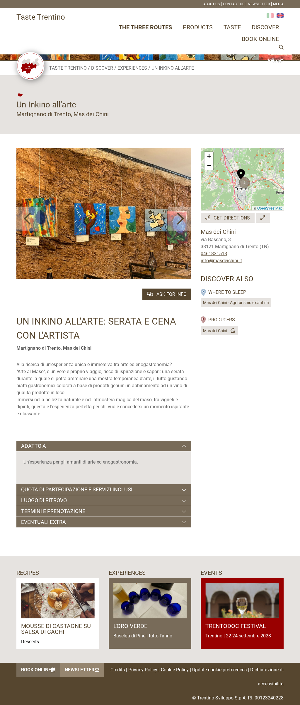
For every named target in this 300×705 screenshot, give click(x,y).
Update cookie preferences (219, 670)
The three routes (145, 27)
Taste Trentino (68, 68)
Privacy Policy (142, 670)
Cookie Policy (175, 670)
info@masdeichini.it (221, 260)
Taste (232, 27)
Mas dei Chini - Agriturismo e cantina (236, 302)
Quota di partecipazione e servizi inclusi (76, 489)
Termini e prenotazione (53, 511)
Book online (260, 38)
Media (278, 4)
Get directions (231, 218)
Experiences (132, 68)
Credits (117, 670)
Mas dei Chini (215, 330)
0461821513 (214, 253)
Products (198, 27)
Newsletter (259, 4)
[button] (28, 219)
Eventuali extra (43, 522)
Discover (265, 27)
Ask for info (171, 294)
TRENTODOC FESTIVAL (235, 625)
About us (211, 4)
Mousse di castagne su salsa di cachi (56, 628)
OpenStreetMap (269, 207)
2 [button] (244, 183)
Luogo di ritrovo (44, 500)
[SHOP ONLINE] (232, 330)
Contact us (233, 4)
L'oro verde (130, 625)
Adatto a (33, 446)
